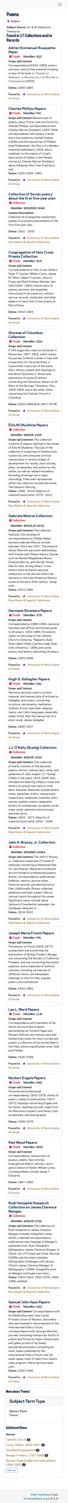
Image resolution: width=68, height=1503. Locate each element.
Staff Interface (40, 1494)
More (10, 1470)
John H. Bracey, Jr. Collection (31, 842)
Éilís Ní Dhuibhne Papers (28, 425)
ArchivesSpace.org (35, 1498)
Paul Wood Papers (22, 1142)
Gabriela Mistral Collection (30, 515)
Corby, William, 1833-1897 (23, 1445)
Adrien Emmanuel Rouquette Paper (31, 49)
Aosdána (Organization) (21, 1450)
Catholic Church (16, 1439)
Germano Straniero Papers (30, 610)
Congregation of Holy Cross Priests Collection (30, 254)
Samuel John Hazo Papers (29, 1302)
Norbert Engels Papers (26, 1077)
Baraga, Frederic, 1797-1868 (25, 1455)
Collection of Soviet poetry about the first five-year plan (31, 196)
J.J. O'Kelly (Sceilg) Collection (32, 747)
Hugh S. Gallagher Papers (29, 679)
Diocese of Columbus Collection (25, 334)
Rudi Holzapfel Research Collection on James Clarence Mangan (32, 1207)
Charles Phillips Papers (27, 108)
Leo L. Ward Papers (23, 1009)
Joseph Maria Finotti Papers (31, 933)
